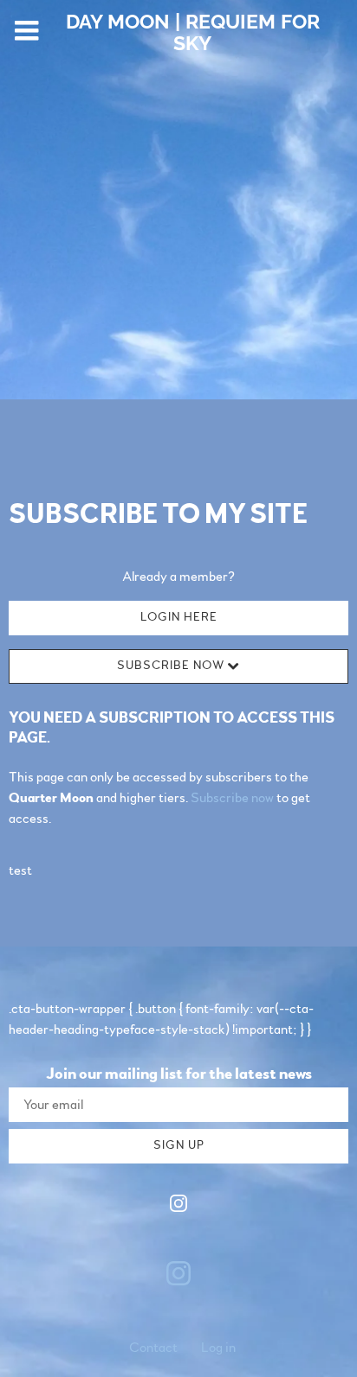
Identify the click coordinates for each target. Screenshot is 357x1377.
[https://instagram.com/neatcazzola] (178, 1273)
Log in (218, 1348)
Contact (153, 1348)
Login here (178, 617)
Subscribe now (232, 798)
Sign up (178, 1145)
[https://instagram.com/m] (178, 1206)
